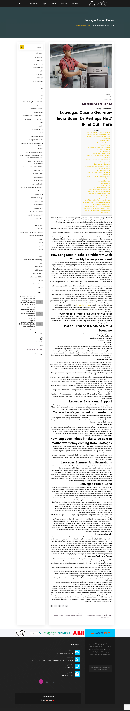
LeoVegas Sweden (37, 184)
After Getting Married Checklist (33, 102)
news (41, 222)
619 (42, 95)
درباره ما (43, 3)
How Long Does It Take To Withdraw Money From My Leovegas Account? (98, 133)
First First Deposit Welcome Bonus (99, 194)
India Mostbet (38, 170)
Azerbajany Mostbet (36, 109)
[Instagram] (41, 681)
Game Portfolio (105, 185)
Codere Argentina (37, 130)
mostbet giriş (39, 201)
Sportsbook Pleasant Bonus (101, 153)
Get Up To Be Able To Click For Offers (98, 156)
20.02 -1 (41, 85)
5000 (42, 88)
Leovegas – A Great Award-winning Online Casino (97, 178)
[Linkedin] (47, 681)
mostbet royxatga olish (35, 215)
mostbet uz (39, 219)
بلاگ (108, 25)
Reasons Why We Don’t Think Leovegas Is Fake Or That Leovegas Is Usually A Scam (97, 207)
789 (42, 99)
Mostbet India (38, 205)
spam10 (41, 243)
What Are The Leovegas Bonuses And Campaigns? (98, 138)
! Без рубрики (39, 57)
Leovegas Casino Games (102, 198)
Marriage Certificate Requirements (32, 188)
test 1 (41, 263)
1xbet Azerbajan (38, 68)
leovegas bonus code (83, 305)
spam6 (41, 253)
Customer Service (104, 141)
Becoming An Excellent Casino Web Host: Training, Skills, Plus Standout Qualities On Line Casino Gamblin (27, 301)
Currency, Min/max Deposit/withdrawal (98, 160)
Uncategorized (38, 267)
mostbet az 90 (38, 194)
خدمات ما (64, 3)
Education (40, 149)
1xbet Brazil (39, 74)
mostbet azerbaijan (37, 198)
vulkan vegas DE (38, 274)
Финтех (41, 280)
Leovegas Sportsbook (103, 170)
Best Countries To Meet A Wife (33, 116)
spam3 (41, 250)
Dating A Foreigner (37, 136)
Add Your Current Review (102, 196)
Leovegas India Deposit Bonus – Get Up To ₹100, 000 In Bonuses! (97, 167)
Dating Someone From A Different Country (32, 144)
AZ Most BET (39, 105)
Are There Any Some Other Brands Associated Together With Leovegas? (98, 190)
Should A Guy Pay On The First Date (31, 232)
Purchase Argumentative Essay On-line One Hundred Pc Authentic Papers (27, 323)
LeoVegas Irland (38, 181)
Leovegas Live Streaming (102, 164)
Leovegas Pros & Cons (103, 149)
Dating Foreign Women (36, 140)
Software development (36, 236)
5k (42, 92)
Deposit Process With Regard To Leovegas (96, 202)
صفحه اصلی (74, 3)
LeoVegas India (99, 25)
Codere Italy (39, 133)
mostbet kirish (38, 208)
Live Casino (106, 158)
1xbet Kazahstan (38, 81)
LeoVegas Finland (37, 174)
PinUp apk (40, 229)
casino (41, 126)
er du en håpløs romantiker (34, 152)
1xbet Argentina (38, 64)
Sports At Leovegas (104, 181)
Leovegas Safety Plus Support (100, 143)
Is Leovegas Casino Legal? (101, 187)
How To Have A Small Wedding (33, 167)
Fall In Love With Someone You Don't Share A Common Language (31, 157)
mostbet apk (39, 191)
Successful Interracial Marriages (33, 260)
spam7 (41, 256)
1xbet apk (40, 61)
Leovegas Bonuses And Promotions (99, 147)
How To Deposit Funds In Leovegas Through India (99, 174)
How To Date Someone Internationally (35, 162)
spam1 (41, 239)
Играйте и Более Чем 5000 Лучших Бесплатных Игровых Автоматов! (28, 312)
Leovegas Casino (105, 183)
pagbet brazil (39, 225)
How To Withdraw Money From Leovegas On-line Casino (97, 212)
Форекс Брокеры (38, 284)
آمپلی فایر (40, 287)
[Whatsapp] (54, 681)
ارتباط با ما (22, 3)
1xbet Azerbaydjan (37, 71)
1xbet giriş (40, 78)
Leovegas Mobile (104, 151)
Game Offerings (105, 145)
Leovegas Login (105, 162)
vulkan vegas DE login (36, 277)
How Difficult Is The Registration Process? (96, 200)
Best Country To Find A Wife (34, 119)
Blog (41, 123)
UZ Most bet (39, 270)
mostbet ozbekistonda (36, 212)
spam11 (41, 246)
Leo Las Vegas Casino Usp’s (101, 204)
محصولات (54, 3)
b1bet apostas (38, 112)
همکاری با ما (33, 3)
